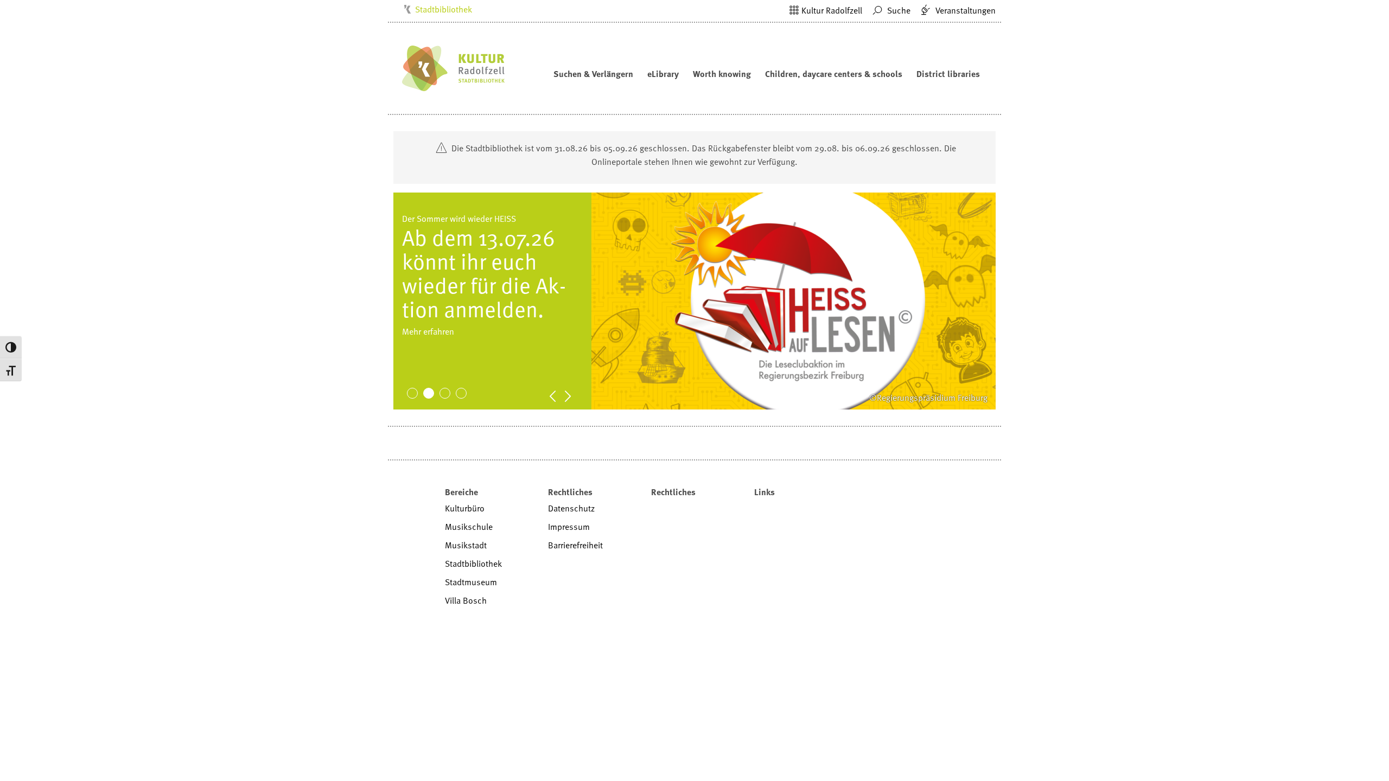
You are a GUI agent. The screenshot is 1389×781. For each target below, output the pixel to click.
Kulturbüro (465, 508)
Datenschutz (571, 508)
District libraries (948, 73)
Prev (558, 395)
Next (573, 395)
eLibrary (663, 73)
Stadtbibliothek (443, 9)
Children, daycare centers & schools (833, 73)
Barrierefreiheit (575, 545)
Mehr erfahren (428, 355)
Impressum (569, 526)
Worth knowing (722, 73)
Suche (897, 10)
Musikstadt (466, 545)
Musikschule (469, 526)
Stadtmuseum (471, 581)
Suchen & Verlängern (593, 73)
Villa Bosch (466, 600)
